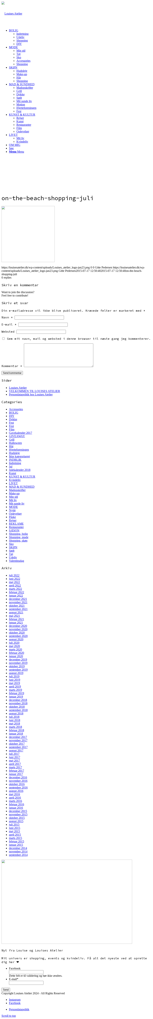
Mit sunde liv (16, 503)
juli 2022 (14, 575)
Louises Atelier (18, 387)
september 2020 (18, 636)
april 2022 (15, 585)
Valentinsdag (16, 560)
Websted (8, 331)
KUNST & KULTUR (22, 476)
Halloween (15, 442)
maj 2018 (14, 723)
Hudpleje (14, 453)
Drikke (13, 419)
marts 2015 (15, 838)
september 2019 (18, 669)
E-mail (8, 324)
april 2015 (15, 834)
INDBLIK (15, 459)
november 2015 (18, 814)
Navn (7, 317)
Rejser (12, 520)
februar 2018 (16, 730)
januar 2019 (16, 696)
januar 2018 (16, 733)
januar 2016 (16, 807)
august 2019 (16, 673)
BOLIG (13, 412)
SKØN (13, 547)
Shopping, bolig (18, 533)
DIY (11, 416)
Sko (11, 544)
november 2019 (18, 662)
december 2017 (18, 737)
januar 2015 (16, 844)
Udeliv (13, 557)
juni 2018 (14, 720)
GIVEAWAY (17, 436)
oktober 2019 (17, 666)
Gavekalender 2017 (20, 432)
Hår (11, 446)
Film (11, 429)
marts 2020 (15, 649)
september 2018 (18, 710)
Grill (11, 439)
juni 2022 (14, 578)
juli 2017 (14, 753)
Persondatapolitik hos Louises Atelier (31, 394)
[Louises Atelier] (11, 13)
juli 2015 (14, 824)
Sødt (11, 550)
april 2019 (15, 686)
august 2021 (16, 612)
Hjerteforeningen (19, 449)
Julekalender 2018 (19, 469)
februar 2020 (16, 652)
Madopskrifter (17, 490)
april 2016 (15, 797)
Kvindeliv (15, 480)
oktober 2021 (17, 605)
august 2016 (16, 790)
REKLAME (16, 523)
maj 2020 (14, 646)
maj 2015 (14, 831)
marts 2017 (15, 767)
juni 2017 (14, 757)
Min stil (13, 496)
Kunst (12, 473)
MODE (13, 506)
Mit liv (13, 500)
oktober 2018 (17, 706)
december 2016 (18, 777)
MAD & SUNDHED (22, 486)
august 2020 (16, 639)
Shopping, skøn (18, 540)
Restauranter (16, 527)
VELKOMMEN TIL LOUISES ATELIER (34, 391)
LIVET (13, 483)
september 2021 (18, 609)
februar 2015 (16, 841)
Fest (11, 422)
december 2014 (18, 848)
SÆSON (14, 530)
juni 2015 (14, 827)
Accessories (16, 409)
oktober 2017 (17, 743)
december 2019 (18, 659)
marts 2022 (15, 588)
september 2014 (18, 854)
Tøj (11, 554)
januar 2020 (16, 656)
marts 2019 (15, 689)
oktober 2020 (17, 632)
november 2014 (18, 851)
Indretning (15, 463)
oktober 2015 (17, 817)
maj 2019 (14, 683)
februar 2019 (16, 693)
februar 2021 (16, 619)
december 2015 (18, 811)
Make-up (14, 493)
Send (6, 989)
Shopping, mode (18, 537)
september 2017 (18, 747)
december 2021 (18, 599)
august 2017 (16, 750)
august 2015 (16, 821)
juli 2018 (14, 716)
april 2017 (15, 764)
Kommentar (11, 366)
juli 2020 (14, 642)
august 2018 (16, 713)
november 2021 (18, 602)
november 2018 (18, 703)
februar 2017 (16, 770)
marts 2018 (15, 726)
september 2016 (18, 787)
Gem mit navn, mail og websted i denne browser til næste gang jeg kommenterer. (79, 338)
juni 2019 (14, 679)
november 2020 (18, 629)
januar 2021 (16, 622)
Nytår (12, 510)
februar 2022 (16, 592)
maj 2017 (14, 760)
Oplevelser (15, 513)
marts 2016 (15, 801)
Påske (12, 517)
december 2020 (18, 625)
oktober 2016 (17, 784)
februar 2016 (16, 804)
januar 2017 (16, 774)
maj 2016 (14, 794)
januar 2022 (16, 595)
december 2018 (18, 700)
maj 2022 (14, 582)
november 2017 (18, 740)
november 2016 (18, 780)
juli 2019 (14, 676)
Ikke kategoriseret (19, 456)
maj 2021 (14, 615)
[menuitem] (80, 37)
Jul (10, 466)
